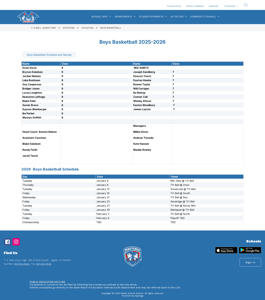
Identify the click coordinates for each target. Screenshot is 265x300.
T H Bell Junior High (43, 28)
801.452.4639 (43, 263)
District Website (195, 6)
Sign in (250, 262)
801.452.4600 (22, 263)
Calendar (213, 6)
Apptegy (139, 295)
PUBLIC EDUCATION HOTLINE (47, 281)
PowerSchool (174, 6)
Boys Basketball (110, 28)
